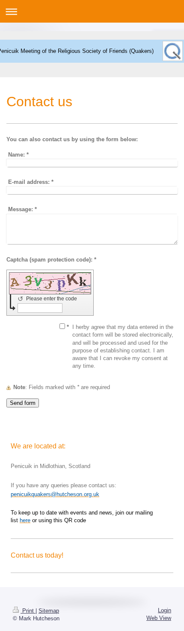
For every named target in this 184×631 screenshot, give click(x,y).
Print (28, 611)
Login (164, 610)
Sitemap (49, 611)
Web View (158, 618)
